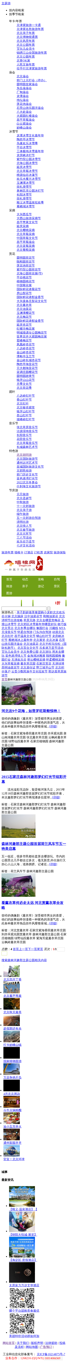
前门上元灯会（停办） (32, 80)
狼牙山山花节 (26, 379)
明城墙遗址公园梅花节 (32, 332)
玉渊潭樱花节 (26, 312)
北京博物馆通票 (27, 36)
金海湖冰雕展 (36, 655)
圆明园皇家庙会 (27, 84)
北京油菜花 (24, 309)
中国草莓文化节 (27, 238)
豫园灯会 (42, 628)
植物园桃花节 (26, 281)
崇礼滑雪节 (24, 186)
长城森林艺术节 (27, 446)
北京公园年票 (26, 44)
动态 (25, 579)
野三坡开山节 (45, 667)
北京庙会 (23, 76)
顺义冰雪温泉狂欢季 (30, 202)
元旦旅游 (23, 494)
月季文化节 (24, 383)
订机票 (38, 552)
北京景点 (8, 628)
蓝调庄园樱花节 (27, 372)
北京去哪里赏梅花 (48, 620)
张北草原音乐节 (27, 427)
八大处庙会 (24, 111)
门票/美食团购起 (49, 603)
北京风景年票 (26, 40)
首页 (5, 679)
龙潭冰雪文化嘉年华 (30, 135)
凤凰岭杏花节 (26, 344)
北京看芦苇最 (12, 995)
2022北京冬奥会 (27, 482)
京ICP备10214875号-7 (51, 1354)
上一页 (23, 949)
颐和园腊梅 (53, 655)
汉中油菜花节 (33, 616)
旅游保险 (60, 552)
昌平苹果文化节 (27, 222)
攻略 (41, 579)
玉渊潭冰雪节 (26, 182)
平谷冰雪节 (24, 147)
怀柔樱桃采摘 (55, 659)
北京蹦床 (17, 616)
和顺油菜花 (50, 616)
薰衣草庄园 (28, 663)
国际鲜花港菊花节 (29, 289)
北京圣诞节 (24, 498)
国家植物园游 (12, 1061)
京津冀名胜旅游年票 (30, 29)
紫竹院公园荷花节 (29, 269)
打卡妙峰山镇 (12, 1044)
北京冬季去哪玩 (25, 628)
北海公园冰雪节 (27, 163)
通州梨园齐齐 (12, 1142)
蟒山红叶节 (43, 636)
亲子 (25, 586)
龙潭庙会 (23, 96)
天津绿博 (58, 663)
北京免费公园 (29, 651)
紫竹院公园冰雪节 (29, 159)
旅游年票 (8, 552)
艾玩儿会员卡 (26, 48)
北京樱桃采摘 (26, 230)
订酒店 (28, 552)
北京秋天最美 (12, 1012)
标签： (6, 733)
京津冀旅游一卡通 (29, 25)
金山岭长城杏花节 (29, 360)
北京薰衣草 (24, 305)
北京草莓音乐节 (27, 443)
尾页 (40, 949)
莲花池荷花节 (26, 265)
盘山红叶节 (24, 415)
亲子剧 (21, 612)
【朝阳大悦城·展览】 (23, 1234)
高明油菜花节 (11, 667)
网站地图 (32, 1346)
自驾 (57, 579)
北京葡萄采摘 (26, 249)
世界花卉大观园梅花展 (32, 336)
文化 (27, 603)
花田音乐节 (24, 439)
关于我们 (23, 1343)
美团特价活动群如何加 (24, 1336)
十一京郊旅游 (26, 506)
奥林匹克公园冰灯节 (30, 190)
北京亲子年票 (26, 33)
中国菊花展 (24, 285)
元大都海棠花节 (27, 368)
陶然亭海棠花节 (27, 364)
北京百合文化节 (28, 647)
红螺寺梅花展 (26, 328)
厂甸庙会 (23, 92)
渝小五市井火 (12, 1126)
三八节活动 (24, 537)
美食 (16, 603)
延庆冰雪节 (24, 167)
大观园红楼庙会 (27, 115)
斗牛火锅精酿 (12, 1110)
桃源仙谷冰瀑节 (27, 174)
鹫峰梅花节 (24, 340)
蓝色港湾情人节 (15, 655)
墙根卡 (18, 552)
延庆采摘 (23, 226)
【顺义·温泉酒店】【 (23, 1209)
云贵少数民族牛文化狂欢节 (29, 671)
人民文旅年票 (26, 64)
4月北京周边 (11, 1093)
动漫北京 (58, 632)
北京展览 (39, 639)
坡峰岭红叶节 (26, 419)
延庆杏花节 (24, 324)
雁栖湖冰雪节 (26, 206)
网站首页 (9, 1343)
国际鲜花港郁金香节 (30, 297)
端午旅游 (23, 514)
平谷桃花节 (24, 277)
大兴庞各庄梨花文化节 (32, 301)
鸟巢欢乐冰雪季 (27, 143)
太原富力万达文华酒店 (24, 1285)
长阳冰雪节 (24, 194)
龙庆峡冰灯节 (26, 155)
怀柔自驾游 (24, 632)
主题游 (6, 3)
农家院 (48, 552)
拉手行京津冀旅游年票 (32, 68)
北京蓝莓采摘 (26, 245)
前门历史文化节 (27, 474)
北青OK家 (23, 60)
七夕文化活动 (26, 545)
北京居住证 (28, 667)
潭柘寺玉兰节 (26, 356)
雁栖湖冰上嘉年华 (20, 639)
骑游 (9, 586)
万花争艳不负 (12, 1077)
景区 (57, 586)
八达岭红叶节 (26, 395)
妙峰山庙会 (24, 127)
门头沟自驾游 (42, 632)
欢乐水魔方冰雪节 (29, 178)
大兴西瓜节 (24, 214)
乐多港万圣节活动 (51, 647)
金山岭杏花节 (26, 352)
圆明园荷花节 (26, 257)
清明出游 (23, 521)
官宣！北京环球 (14, 1159)
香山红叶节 (24, 399)
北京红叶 (23, 403)
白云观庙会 (24, 123)
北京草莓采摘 (26, 234)
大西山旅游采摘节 (29, 218)
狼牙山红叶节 (26, 411)
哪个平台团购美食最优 (24, 1310)
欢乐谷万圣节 (26, 541)
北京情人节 (24, 525)
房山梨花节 (24, 293)
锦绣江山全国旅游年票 (32, 52)
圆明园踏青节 (26, 376)
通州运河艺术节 (27, 462)
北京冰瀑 (52, 639)
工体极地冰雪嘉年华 (30, 151)
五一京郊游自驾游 (29, 517)
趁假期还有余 (12, 1028)
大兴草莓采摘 (11, 663)
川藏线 (53, 628)
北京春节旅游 (26, 529)
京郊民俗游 (24, 470)
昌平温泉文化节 (25, 636)
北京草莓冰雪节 (27, 171)
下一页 (32, 949)
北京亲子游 (24, 510)
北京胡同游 (24, 454)
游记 (41, 586)
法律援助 (51, 1343)
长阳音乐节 (24, 435)
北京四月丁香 (12, 979)
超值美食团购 (35, 612)
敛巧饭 (61, 624)
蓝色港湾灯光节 (27, 478)
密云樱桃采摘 (36, 659)
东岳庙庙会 (24, 88)
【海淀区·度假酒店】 (23, 1260)
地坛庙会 (23, 100)
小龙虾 (48, 612)
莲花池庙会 (24, 104)
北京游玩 (45, 651)
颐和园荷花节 (26, 261)
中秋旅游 (23, 502)
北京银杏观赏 (26, 407)
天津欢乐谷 (18, 659)
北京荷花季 (24, 387)
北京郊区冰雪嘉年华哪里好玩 (37, 624)
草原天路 (29, 620)
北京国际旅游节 (27, 458)
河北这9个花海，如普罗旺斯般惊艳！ (31, 711)
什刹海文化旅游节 (29, 486)
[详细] (53, 726)
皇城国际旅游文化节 (30, 466)
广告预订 (46, 1346)
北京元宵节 (24, 533)
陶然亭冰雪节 (26, 139)
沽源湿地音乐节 (27, 431)
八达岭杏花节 (26, 348)
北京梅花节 (24, 316)
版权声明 (37, 1343)
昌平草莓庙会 (26, 119)
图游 (9, 593)
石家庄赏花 (43, 663)
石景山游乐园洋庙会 (30, 107)
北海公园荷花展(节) (30, 273)
